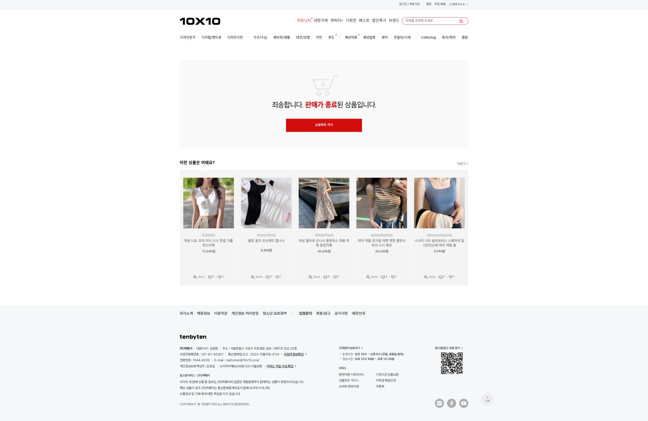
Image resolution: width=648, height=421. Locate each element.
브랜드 (394, 21)
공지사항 (341, 313)
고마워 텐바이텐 (349, 386)
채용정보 (203, 313)
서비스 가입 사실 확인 (280, 366)
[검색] (461, 21)
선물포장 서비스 (349, 380)
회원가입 (415, 4)
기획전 (351, 21)
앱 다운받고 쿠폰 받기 (447, 348)
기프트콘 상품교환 (387, 374)
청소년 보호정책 (275, 313)
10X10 (200, 21)
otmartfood (266, 235)
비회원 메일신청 (386, 380)
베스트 (364, 21)
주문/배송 (440, 4)
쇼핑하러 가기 (324, 125)
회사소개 (186, 313)
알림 (428, 4)
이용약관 (220, 313)
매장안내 (358, 313)
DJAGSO (208, 235)
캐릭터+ (336, 21)
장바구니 (458, 4)
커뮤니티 (304, 21)
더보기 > (462, 164)
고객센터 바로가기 (349, 348)
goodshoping (382, 235)
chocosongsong (439, 235)
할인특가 (379, 21)
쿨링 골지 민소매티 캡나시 (266, 241)
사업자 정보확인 (294, 354)
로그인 (403, 4)
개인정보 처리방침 (245, 313)
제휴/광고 (323, 313)
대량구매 (321, 21)
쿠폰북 (380, 386)
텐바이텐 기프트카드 (351, 374)
